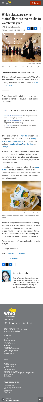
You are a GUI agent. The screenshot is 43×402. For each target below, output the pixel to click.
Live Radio (7, 342)
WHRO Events (8, 347)
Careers (6, 368)
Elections (11, 253)
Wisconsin (6, 141)
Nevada (12, 144)
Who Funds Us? (8, 374)
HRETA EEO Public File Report (13, 387)
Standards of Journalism (11, 371)
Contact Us (7, 376)
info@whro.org (16, 331)
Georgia (5, 146)
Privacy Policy (8, 389)
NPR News (22, 253)
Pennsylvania (18, 141)
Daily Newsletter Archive (11, 350)
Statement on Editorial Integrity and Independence (19, 373)
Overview (6, 363)
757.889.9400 (8, 331)
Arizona (18, 144)
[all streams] (40, 399)
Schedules (7, 345)
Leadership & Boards (10, 365)
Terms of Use (8, 390)
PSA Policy (7, 392)
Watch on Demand (9, 340)
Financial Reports (9, 366)
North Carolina (27, 144)
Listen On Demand (9, 344)
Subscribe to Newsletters (11, 348)
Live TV (6, 339)
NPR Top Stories (13, 258)
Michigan (34, 138)
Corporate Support (9, 369)
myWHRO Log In (9, 353)
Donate (36, 3)
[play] (3, 399)
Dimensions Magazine (10, 352)
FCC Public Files (9, 385)
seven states (24, 136)
